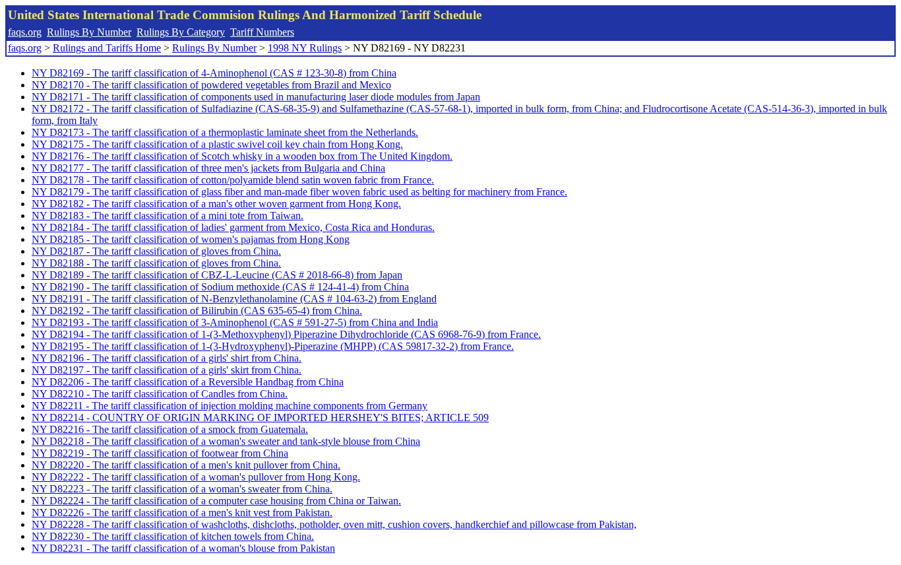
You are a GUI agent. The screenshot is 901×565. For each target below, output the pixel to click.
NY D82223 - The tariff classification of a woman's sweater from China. (182, 488)
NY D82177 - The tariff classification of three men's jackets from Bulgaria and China (208, 168)
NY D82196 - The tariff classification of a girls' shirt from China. (166, 358)
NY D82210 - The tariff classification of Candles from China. (160, 393)
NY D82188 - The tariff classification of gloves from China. (156, 263)
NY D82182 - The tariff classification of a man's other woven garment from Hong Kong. (216, 203)
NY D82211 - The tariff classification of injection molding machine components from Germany (229, 405)
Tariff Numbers (262, 32)
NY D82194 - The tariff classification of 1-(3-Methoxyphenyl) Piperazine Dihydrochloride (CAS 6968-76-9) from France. (286, 334)
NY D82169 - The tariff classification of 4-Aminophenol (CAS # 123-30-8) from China (214, 73)
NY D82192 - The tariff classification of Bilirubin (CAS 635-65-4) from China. (197, 310)
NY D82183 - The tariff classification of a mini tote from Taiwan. (167, 215)
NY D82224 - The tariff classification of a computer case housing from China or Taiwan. (216, 500)
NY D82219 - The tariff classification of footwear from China (160, 453)
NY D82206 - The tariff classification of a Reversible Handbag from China (188, 381)
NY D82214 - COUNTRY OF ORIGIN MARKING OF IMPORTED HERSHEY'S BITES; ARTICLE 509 (260, 417)
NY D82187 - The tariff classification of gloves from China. (156, 251)
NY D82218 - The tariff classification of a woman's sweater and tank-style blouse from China (226, 441)
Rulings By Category (181, 32)
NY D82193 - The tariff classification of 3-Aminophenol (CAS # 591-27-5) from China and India (235, 322)
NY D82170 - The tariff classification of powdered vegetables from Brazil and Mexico (211, 84)
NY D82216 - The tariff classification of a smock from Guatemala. (170, 429)
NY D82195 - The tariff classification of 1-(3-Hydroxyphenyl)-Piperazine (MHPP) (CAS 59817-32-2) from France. (273, 346)
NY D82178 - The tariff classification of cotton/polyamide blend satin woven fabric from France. (233, 179)
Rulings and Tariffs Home (107, 47)
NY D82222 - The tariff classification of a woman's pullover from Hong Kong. (196, 476)
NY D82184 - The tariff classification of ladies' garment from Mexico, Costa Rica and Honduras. (233, 227)
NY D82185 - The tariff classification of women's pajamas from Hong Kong (191, 239)
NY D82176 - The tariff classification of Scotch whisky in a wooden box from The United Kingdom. (242, 156)
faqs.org (25, 32)
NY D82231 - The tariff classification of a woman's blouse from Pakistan (183, 548)
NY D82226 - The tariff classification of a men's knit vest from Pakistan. (182, 512)
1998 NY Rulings (305, 47)
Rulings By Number (89, 32)
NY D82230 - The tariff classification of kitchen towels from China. (173, 536)
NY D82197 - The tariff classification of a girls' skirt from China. (166, 370)
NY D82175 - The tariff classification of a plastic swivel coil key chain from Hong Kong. (217, 144)
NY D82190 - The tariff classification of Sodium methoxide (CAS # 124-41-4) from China (220, 286)
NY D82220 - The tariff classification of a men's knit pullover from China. (186, 465)
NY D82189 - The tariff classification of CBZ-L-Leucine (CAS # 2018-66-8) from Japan (217, 275)
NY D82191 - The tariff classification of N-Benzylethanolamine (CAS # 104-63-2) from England (234, 298)
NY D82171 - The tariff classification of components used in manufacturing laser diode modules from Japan (256, 96)
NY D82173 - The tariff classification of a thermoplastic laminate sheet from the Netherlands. (225, 132)
